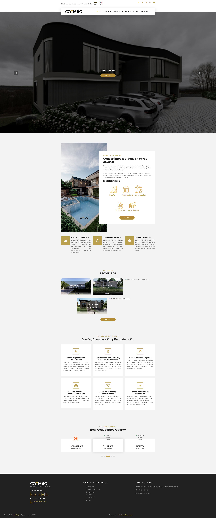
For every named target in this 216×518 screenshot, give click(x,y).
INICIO (99, 12)
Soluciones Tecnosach (125, 515)
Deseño (99, 80)
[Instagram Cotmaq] (150, 2)
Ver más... (127, 218)
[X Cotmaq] (142, 2)
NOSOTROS (107, 12)
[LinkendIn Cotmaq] (146, 2)
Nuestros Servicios (94, 489)
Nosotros (91, 487)
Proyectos (91, 492)
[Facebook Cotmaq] (138, 2)
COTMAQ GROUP (131, 12)
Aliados (90, 495)
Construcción (116, 80)
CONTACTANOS (145, 12)
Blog (89, 500)
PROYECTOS (118, 12)
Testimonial (91, 497)
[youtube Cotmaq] (153, 2)
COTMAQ (15, 515)
